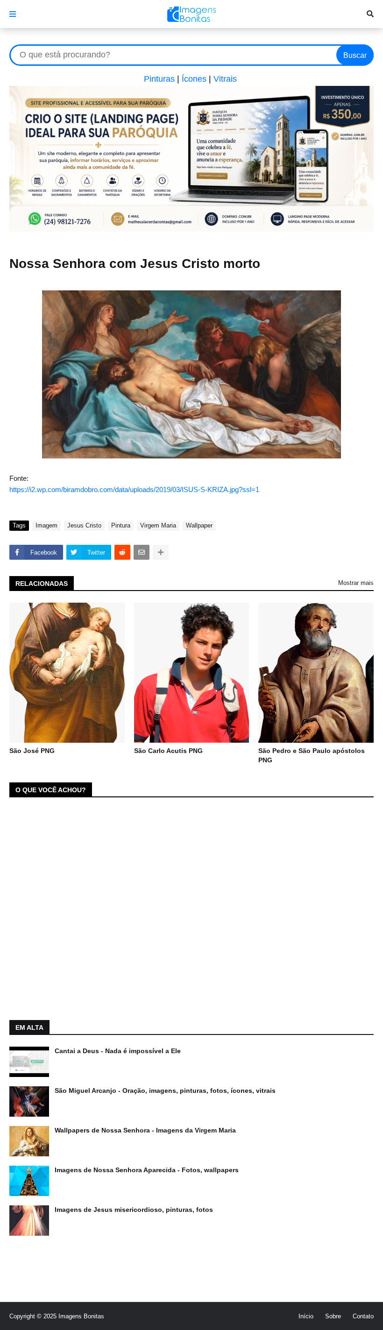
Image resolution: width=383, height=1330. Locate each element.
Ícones (194, 79)
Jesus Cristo (84, 525)
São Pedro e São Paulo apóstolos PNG (311, 755)
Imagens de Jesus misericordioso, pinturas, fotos (134, 1209)
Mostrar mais (356, 582)
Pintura (120, 525)
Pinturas (159, 79)
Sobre (333, 1316)
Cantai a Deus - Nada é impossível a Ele (118, 1051)
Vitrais (225, 79)
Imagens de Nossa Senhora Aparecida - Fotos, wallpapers (147, 1170)
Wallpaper (199, 525)
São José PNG (32, 750)
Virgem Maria (158, 525)
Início (305, 1316)
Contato (363, 1316)
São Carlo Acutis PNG (168, 750)
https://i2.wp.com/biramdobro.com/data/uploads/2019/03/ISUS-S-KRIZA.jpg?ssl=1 (134, 489)
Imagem (46, 525)
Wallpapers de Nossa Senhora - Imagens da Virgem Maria (145, 1130)
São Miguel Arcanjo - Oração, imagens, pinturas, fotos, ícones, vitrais (165, 1090)
